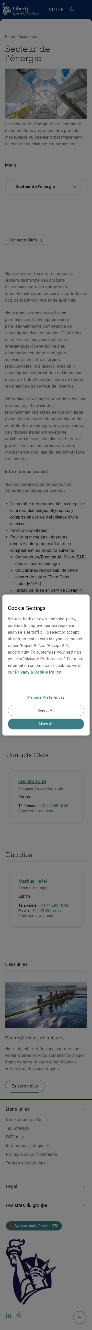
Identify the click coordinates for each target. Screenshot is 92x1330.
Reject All (46, 710)
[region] (46, 665)
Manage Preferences (46, 697)
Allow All (46, 724)
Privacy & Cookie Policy (38, 672)
